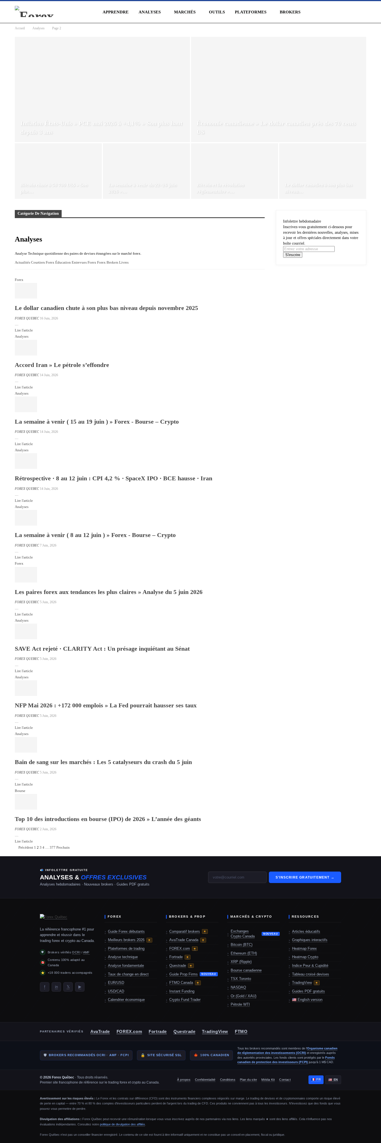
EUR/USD (116, 982)
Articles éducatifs (306, 931)
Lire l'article (24, 330)
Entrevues (79, 262)
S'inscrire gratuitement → (305, 877)
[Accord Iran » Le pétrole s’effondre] (26, 347)
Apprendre (116, 12)
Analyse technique (123, 957)
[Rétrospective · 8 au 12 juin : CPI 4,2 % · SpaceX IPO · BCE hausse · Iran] (26, 461)
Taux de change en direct (128, 974)
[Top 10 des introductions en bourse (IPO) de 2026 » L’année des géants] (26, 802)
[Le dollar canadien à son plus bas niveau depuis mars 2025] (323, 171)
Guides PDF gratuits (308, 991)
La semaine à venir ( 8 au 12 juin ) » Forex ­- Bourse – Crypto (95, 534)
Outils (217, 12)
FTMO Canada (184, 982)
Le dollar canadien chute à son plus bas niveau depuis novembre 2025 (106, 307)
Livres (124, 262)
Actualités (22, 262)
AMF (86, 952)
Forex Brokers (107, 262)
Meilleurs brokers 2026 (129, 940)
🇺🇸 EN (333, 1079)
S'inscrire (292, 255)
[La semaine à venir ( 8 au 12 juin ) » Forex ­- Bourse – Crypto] (26, 518)
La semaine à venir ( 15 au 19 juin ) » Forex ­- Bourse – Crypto (97, 421)
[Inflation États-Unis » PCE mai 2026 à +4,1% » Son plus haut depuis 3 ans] (102, 89)
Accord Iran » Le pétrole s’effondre (62, 364)
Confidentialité (205, 1079)
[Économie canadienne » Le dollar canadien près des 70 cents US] (279, 89)
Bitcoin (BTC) (241, 944)
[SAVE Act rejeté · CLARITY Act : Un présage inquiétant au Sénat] (26, 631)
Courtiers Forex (42, 262)
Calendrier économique (126, 1000)
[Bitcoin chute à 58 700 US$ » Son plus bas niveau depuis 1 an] (58, 171)
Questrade (180, 965)
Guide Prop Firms (192, 974)
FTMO (241, 1031)
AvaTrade (100, 1031)
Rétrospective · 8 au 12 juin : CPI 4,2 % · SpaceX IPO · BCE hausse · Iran (113, 478)
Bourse (20, 791)
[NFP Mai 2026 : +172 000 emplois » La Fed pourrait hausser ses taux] (26, 688)
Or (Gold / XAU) (243, 996)
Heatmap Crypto (305, 957)
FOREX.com (182, 948)
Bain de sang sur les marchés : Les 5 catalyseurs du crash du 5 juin (103, 761)
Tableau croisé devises (310, 974)
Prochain (63, 847)
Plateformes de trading (126, 948)
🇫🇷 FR (316, 1079)
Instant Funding (181, 991)
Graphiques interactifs (309, 940)
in (56, 986)
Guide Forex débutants (126, 931)
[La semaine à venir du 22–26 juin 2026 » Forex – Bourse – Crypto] (146, 171)
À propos (184, 1079)
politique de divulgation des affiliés (122, 1124)
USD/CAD (116, 991)
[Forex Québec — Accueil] (68, 918)
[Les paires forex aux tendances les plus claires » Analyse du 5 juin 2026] (26, 575)
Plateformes (250, 12)
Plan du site (248, 1079)
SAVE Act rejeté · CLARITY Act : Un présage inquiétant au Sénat (102, 648)
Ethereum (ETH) (244, 953)
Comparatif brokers (187, 931)
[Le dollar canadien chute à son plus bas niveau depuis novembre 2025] (26, 291)
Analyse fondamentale (126, 965)
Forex (92, 262)
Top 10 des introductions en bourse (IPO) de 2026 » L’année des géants (108, 818)
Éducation (63, 262)
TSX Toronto (241, 979)
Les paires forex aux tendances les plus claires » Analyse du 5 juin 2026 (108, 591)
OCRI (76, 952)
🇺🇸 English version (307, 1000)
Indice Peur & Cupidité (310, 965)
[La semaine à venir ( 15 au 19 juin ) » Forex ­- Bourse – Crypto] (26, 404)
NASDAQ (238, 987)
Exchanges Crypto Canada (254, 933)
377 (53, 847)
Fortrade (179, 957)
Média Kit (268, 1079)
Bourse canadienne (246, 970)
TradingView (305, 982)
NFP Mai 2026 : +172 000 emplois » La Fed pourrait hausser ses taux (106, 705)
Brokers (290, 12)
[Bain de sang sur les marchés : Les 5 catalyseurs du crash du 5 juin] (26, 745)
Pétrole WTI (240, 1004)
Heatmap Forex (304, 948)
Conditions (227, 1079)
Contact (285, 1079)
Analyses (150, 12)
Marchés (185, 12)
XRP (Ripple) (241, 962)
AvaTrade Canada (186, 940)
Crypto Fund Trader (185, 1000)
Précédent (25, 847)
